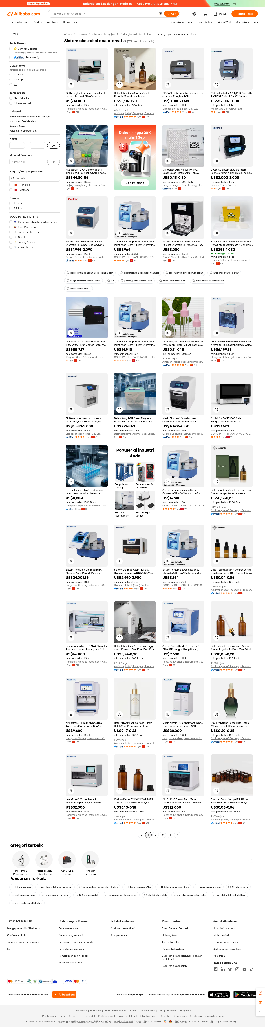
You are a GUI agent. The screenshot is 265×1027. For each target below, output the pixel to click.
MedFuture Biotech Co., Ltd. (226, 108)
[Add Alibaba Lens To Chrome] (64, 994)
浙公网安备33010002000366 (191, 1021)
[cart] (206, 14)
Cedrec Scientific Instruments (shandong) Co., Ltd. (87, 257)
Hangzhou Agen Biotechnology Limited (183, 185)
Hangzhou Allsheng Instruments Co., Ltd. (87, 108)
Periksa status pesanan (226, 942)
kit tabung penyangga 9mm (175, 887)
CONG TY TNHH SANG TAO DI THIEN (134, 357)
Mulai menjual (221, 935)
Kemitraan (219, 955)
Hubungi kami (169, 935)
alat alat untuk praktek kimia (231, 895)
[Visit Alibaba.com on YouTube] (244, 969)
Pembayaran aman (69, 928)
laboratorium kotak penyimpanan (186, 273)
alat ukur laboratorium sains (191, 895)
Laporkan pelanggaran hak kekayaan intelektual (182, 957)
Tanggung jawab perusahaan (23, 942)
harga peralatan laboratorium (85, 280)
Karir (9, 948)
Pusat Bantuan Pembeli (175, 928)
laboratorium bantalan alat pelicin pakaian (91, 273)
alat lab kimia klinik (157, 895)
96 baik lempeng (240, 887)
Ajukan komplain (171, 942)
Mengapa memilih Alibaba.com (24, 928)
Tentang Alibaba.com (19, 920)
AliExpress (81, 1010)
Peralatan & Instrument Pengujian (96, 34)
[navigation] (34, 435)
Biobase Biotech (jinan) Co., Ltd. (180, 108)
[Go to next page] (177, 835)
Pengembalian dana (173, 948)
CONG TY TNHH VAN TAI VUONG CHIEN (135, 257)
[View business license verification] (165, 1021)
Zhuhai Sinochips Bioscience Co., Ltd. (183, 257)
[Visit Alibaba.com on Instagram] (237, 969)
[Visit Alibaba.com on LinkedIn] (223, 969)
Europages (185, 1010)
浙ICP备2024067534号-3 (224, 1021)
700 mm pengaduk (88, 895)
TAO (160, 1010)
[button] (160, 14)
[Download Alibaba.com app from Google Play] (245, 994)
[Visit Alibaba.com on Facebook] (215, 969)
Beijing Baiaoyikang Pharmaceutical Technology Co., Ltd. (87, 185)
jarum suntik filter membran (210, 280)
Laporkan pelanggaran (174, 965)
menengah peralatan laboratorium (100, 887)
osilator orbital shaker (174, 280)
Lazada (132, 1010)
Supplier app (135, 994)
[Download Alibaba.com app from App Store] (219, 994)
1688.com (95, 1010)
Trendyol (171, 1010)
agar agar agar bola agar (226, 273)
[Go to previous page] (141, 835)
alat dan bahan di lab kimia (28, 903)
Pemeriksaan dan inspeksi (73, 955)
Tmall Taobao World (115, 1010)
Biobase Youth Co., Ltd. (224, 185)
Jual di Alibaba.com (224, 928)
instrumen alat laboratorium (123, 895)
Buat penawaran (119, 935)
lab (112, 280)
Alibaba (68, 34)
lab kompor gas (23, 887)
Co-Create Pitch (16, 935)
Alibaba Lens (28, 994)
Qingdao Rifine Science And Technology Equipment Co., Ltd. (87, 357)
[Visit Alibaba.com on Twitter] (230, 969)
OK (53, 145)
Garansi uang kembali (71, 935)
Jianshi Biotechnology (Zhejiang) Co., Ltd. (232, 260)
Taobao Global (147, 1010)
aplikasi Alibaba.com (192, 994)
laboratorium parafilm (139, 887)
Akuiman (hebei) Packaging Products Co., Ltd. (135, 113)
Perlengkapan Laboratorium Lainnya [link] (177, 34)
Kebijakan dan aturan (70, 962)
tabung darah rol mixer (57, 895)
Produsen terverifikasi (122, 928)
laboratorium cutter (80, 288)
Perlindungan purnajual (71, 948)
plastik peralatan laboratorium (56, 887)
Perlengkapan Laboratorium (135, 34)
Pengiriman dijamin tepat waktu (76, 942)
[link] (260, 992)
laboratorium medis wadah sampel (141, 273)
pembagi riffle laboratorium (138, 280)
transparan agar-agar (210, 887)
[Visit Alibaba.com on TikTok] (251, 969)
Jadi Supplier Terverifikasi (227, 948)
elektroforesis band (25, 895)
